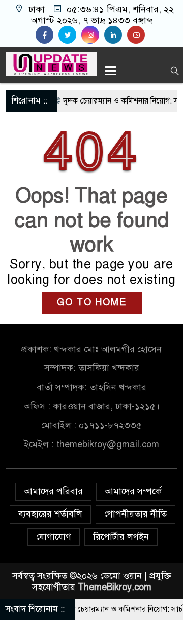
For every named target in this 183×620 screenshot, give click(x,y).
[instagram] (92, 35)
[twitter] (69, 35)
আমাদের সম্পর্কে (133, 491)
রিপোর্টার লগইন (121, 536)
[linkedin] (115, 35)
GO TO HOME (92, 302)
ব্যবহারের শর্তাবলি (50, 514)
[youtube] (137, 35)
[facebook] (47, 35)
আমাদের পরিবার (53, 491)
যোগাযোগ (53, 536)
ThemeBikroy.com (114, 587)
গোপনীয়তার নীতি (135, 514)
